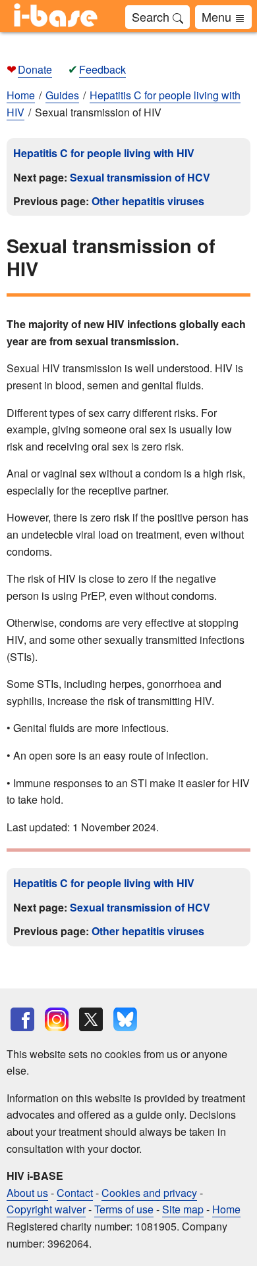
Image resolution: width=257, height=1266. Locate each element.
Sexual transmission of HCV (140, 177)
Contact (75, 1192)
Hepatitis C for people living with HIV (103, 152)
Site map (183, 1209)
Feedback (102, 69)
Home (21, 95)
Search (152, 16)
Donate (35, 69)
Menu (218, 16)
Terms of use (124, 1209)
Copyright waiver (46, 1209)
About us (27, 1192)
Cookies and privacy (149, 1192)
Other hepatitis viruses (148, 200)
